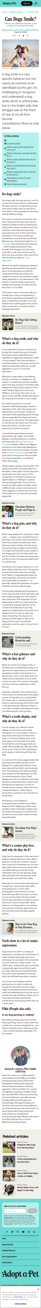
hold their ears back (15, 452)
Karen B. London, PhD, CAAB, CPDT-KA (21, 30)
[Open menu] (35, 3)
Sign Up (27, 3)
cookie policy (18, 1297)
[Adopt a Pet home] (9, 3)
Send (32, 1211)
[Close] (38, 1289)
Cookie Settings (20, 1304)
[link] (8, 1224)
